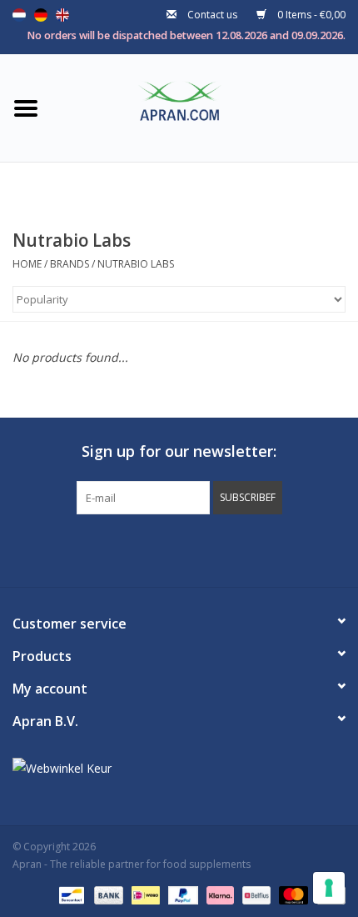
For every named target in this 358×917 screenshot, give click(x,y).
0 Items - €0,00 (310, 15)
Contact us (212, 15)
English (62, 15)
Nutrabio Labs (135, 264)
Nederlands (19, 15)
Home (27, 264)
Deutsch (40, 15)
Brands (69, 264)
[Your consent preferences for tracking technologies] (329, 888)
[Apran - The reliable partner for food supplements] (204, 106)
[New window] (164, 548)
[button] (247, 497)
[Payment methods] (70, 894)
